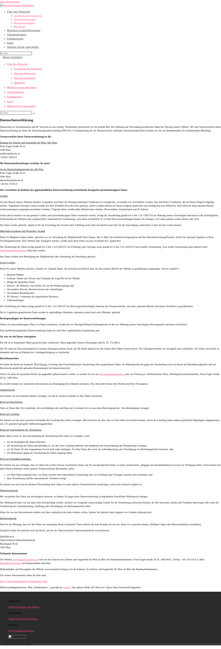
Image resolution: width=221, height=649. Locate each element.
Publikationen (14, 96)
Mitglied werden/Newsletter (22, 87)
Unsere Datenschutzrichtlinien (23, 618)
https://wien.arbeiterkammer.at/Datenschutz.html (23, 581)
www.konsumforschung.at (25, 559)
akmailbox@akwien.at (11, 563)
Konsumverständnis (24, 78)
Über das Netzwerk (17, 64)
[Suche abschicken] (34, 113)
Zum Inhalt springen (10, 2)
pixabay (67, 587)
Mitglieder (19, 82)
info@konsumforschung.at (13, 250)
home (10, 101)
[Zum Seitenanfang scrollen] (1, 647)
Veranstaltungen (15, 92)
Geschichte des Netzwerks (28, 68)
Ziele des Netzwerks (25, 73)
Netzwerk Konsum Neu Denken (23, 607)
